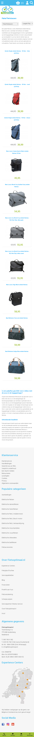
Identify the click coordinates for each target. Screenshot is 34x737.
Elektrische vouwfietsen (10, 533)
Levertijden (5, 476)
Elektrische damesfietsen (10, 504)
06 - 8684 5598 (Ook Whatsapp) (15, 644)
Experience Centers (8, 566)
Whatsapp (30, 735)
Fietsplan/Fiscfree (8, 570)
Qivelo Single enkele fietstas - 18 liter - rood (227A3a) (17, 85)
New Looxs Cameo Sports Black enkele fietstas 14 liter (17, 152)
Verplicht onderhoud (9, 468)
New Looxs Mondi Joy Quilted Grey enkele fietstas (17, 186)
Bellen (4, 735)
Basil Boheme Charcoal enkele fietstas (17, 318)
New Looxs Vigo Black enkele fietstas (16, 285)
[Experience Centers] (18, 703)
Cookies (4, 478)
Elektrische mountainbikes (11, 528)
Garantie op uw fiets (9, 466)
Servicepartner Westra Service (12, 604)
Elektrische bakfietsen (9, 542)
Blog (3, 580)
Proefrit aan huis (7, 589)
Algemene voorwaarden (10, 483)
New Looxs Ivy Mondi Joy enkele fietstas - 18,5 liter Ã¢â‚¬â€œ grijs (17, 219)
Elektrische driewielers (9, 538)
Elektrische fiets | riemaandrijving (13, 523)
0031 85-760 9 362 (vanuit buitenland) (16, 642)
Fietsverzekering (7, 594)
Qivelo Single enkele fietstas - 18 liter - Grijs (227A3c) (17, 52)
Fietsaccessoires (7, 547)
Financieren (6, 585)
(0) (22, 3)
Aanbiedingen (6, 495)
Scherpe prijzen (7, 599)
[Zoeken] (31, 4)
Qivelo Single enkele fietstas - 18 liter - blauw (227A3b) (17, 119)
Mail (21, 735)
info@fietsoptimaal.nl (10, 647)
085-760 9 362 (8, 639)
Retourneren (6, 473)
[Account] (27, 4)
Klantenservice (7, 461)
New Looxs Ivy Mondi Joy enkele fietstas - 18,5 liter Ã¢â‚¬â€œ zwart (17, 252)
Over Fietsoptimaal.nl (9, 609)
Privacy (4, 481)
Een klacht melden (8, 471)
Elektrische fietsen (8, 499)
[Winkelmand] (18, 4)
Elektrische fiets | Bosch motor (12, 518)
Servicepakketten (8, 575)
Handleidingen (7, 463)
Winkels (13, 735)
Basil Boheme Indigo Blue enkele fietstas (16, 351)
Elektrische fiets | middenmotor (12, 514)
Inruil (3, 613)
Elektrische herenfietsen (10, 509)
